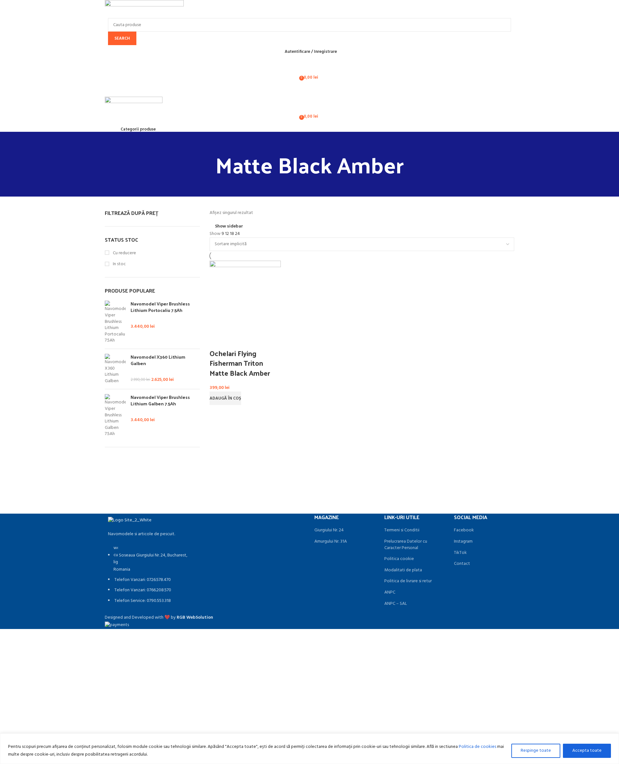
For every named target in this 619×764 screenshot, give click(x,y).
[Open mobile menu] (309, 90)
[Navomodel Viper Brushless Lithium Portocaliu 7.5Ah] (115, 322)
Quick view (218, 340)
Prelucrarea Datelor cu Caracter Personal (405, 544)
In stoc (119, 264)
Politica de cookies (477, 746)
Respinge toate (536, 750)
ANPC (389, 592)
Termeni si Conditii (401, 530)
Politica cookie (399, 559)
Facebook (464, 530)
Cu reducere (124, 253)
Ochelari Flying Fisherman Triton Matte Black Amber (240, 363)
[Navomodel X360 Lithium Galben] (115, 369)
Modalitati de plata (403, 570)
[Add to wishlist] (235, 340)
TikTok (460, 553)
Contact (462, 564)
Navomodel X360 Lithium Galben (158, 360)
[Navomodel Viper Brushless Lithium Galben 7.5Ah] (115, 415)
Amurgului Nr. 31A (330, 541)
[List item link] (152, 578)
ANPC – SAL (395, 604)
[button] (225, 398)
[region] (309, 748)
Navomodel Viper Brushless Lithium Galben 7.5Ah (160, 400)
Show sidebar (229, 226)
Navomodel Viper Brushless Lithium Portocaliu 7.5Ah (160, 307)
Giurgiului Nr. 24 (329, 530)
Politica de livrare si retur (408, 581)
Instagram (463, 541)
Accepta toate (587, 750)
